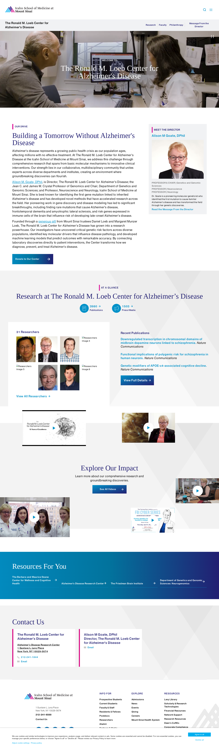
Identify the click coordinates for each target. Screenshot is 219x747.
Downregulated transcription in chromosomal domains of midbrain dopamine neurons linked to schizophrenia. (163, 342)
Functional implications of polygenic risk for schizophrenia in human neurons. (164, 356)
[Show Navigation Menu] (211, 9)
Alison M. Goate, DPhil (27, 182)
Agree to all (199, 734)
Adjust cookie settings (21, 743)
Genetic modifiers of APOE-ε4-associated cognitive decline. (164, 367)
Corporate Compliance (176, 727)
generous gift (47, 221)
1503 (126, 306)
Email (24, 661)
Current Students (108, 703)
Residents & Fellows (110, 711)
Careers (136, 716)
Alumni (103, 724)
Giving (135, 711)
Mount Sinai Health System (146, 720)
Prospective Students (110, 699)
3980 (94, 306)
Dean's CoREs (171, 723)
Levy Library (170, 699)
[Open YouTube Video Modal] (54, 428)
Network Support (173, 715)
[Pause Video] (212, 37)
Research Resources (175, 719)
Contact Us (41, 719)
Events (135, 707)
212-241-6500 (44, 714)
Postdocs (104, 716)
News (134, 703)
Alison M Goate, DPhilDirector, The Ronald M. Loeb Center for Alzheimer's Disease (112, 639)
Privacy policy (36, 743)
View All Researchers (32, 396)
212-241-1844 (29, 657)
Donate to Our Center (27, 259)
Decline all (199, 740)
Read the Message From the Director (172, 209)
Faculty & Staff (106, 707)
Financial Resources (175, 710)
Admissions (138, 699)
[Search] (204, 9)
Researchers (106, 720)
